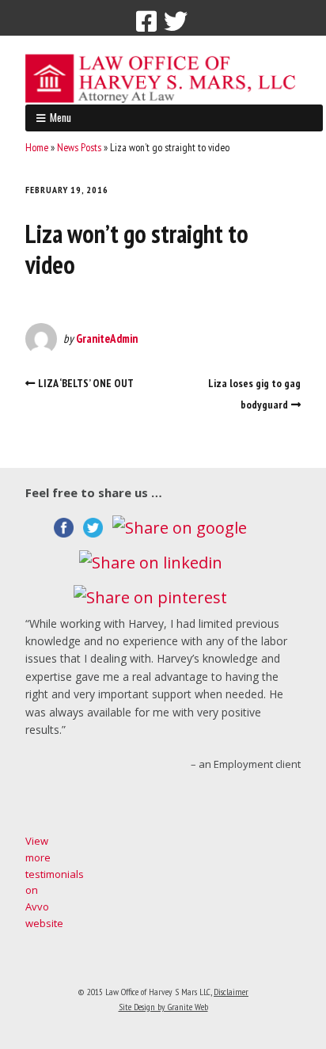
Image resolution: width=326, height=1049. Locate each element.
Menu (60, 117)
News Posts (79, 147)
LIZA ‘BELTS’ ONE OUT (86, 383)
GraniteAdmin (107, 338)
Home (36, 147)
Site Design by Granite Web (163, 1007)
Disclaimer (231, 992)
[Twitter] (176, 21)
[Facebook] (146, 21)
